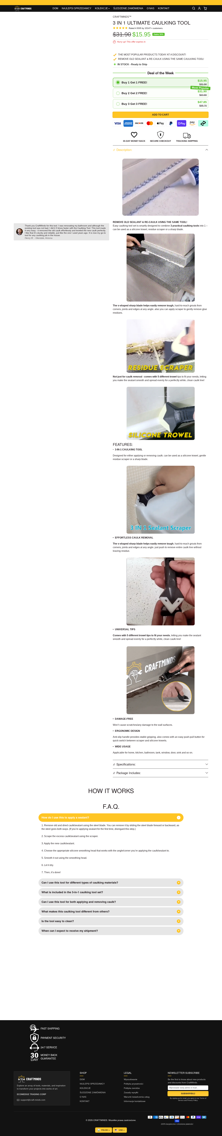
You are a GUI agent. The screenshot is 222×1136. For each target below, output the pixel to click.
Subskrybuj (188, 1093)
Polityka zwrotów (132, 1088)
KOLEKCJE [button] (101, 8)
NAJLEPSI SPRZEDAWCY (76, 8)
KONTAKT (163, 8)
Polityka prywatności (133, 1084)
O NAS (150, 8)
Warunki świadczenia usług (137, 1097)
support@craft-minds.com (33, 1100)
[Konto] (199, 8)
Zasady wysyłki (131, 1092)
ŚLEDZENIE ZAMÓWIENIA (128, 8)
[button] (193, 8)
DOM (55, 8)
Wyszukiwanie (130, 1079)
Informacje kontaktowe (134, 1101)
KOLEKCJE (85, 1088)
